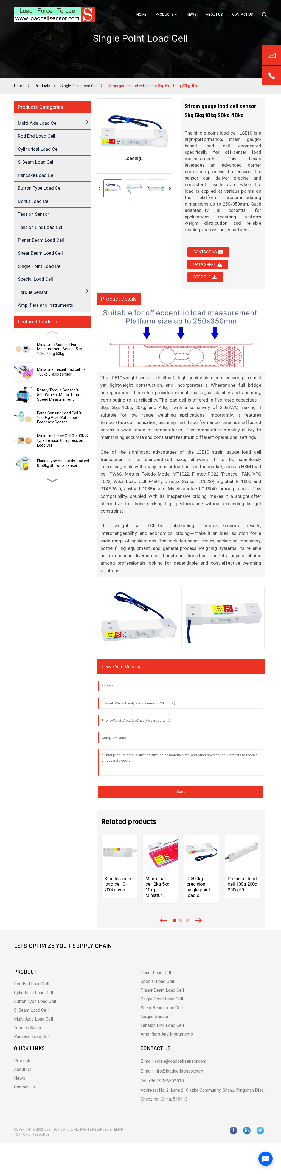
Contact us (205, 252)
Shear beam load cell (161, 1007)
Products (42, 86)
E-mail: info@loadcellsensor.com (171, 1071)
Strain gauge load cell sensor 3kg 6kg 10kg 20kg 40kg (153, 86)
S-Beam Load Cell (36, 162)
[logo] (54, 14)
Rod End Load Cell (36, 136)
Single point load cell (161, 999)
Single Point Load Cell (78, 86)
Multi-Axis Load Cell (33, 1019)
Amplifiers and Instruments (45, 305)
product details (119, 299)
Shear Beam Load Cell (40, 253)
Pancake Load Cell (36, 175)
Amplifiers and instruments (166, 1034)
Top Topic (22, 1134)
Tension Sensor (33, 214)
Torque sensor (154, 1016)
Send (181, 791)
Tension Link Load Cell (40, 227)
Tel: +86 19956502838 (162, 1081)
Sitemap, (116, 1130)
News (19, 1078)
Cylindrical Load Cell (39, 149)
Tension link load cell (162, 1025)
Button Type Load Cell (40, 188)
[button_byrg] (264, 14)
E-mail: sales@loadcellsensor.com (173, 1061)
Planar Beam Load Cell (41, 240)
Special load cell (157, 981)
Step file (202, 277)
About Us (23, 1069)
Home (19, 86)
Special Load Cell (35, 279)
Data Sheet (204, 264)
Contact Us (24, 1087)
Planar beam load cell (162, 990)
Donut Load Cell (34, 201)
